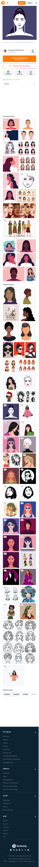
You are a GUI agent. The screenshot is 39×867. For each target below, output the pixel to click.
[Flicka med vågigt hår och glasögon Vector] (9, 294)
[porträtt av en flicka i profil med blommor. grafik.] (11, 422)
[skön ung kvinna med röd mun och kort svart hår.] (8, 480)
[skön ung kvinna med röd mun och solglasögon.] (19, 480)
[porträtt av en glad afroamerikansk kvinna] (12, 308)
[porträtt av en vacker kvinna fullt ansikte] (26, 228)
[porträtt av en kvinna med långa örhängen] (11, 573)
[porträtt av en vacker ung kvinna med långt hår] (9, 322)
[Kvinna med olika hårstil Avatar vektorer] (12, 244)
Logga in (29, 3)
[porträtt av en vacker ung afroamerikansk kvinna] (13, 350)
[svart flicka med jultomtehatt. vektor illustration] (26, 542)
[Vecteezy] (3, 3)
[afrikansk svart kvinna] (26, 441)
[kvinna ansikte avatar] (11, 135)
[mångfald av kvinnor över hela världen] (19, 259)
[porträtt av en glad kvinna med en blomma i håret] (27, 135)
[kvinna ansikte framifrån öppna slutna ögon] (11, 147)
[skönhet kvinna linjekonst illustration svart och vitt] (28, 149)
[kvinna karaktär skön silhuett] (11, 688)
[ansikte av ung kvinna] (11, 544)
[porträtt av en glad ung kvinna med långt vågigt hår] (12, 335)
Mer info (6, 84)
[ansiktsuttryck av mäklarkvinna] (11, 196)
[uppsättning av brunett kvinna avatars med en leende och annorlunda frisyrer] (10, 496)
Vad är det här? (16, 79)
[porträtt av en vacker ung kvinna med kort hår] (11, 123)
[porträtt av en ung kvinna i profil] (11, 179)
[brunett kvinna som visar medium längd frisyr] (12, 461)
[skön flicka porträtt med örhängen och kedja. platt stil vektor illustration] (23, 639)
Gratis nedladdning (19, 59)
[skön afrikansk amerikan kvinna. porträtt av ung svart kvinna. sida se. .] (11, 405)
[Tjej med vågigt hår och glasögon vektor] (8, 365)
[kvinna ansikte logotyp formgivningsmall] (11, 229)
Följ (33, 52)
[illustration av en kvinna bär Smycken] (11, 856)
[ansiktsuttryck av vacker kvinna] (12, 164)
